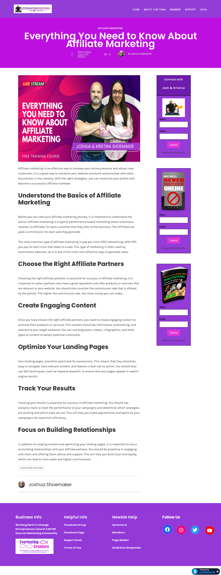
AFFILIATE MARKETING (110, 28)
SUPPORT (190, 9)
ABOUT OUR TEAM (155, 9)
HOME (136, 9)
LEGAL (203, 9)
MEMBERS (175, 9)
